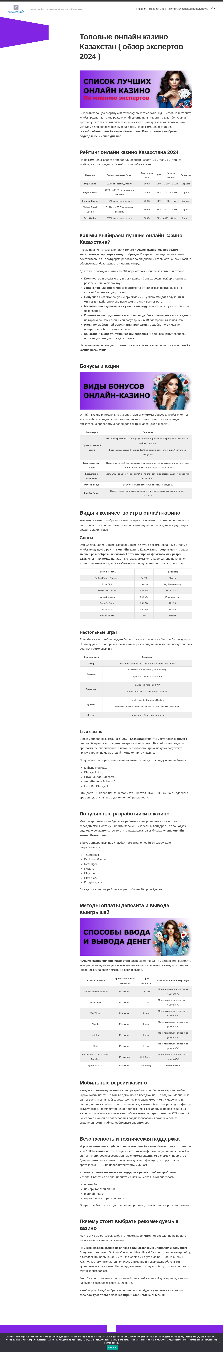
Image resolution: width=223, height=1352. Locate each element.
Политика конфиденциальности (188, 8)
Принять (112, 1347)
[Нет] (219, 1342)
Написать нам (157, 8)
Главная (141, 8)
